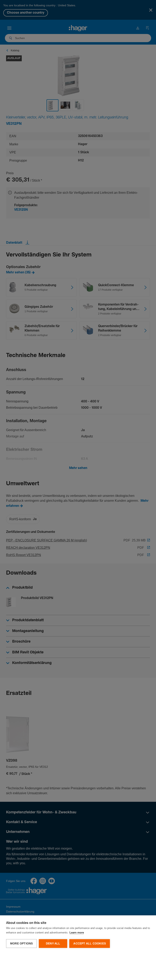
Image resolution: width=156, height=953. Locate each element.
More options (21, 943)
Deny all (53, 943)
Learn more (76, 932)
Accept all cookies (89, 943)
